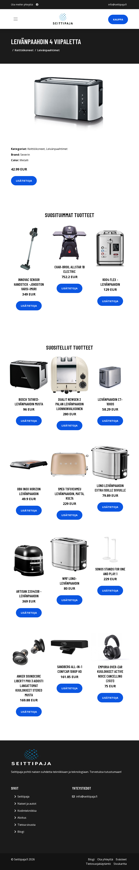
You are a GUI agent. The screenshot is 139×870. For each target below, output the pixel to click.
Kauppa (118, 19)
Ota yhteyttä (105, 859)
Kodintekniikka (26, 811)
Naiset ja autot (26, 803)
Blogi (20, 832)
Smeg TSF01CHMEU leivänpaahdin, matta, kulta (69, 493)
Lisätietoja (24, 180)
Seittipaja (23, 796)
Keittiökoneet (24, 50)
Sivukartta (120, 864)
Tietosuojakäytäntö (98, 864)
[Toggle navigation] (15, 19)
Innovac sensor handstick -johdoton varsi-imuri (29, 284)
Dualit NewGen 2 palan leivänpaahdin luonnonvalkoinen (69, 404)
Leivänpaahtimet (48, 50)
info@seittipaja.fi (117, 4)
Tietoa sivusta (26, 825)
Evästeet (121, 859)
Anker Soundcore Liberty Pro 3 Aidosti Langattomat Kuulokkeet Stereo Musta (28, 685)
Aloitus (21, 817)
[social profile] (37, 4)
